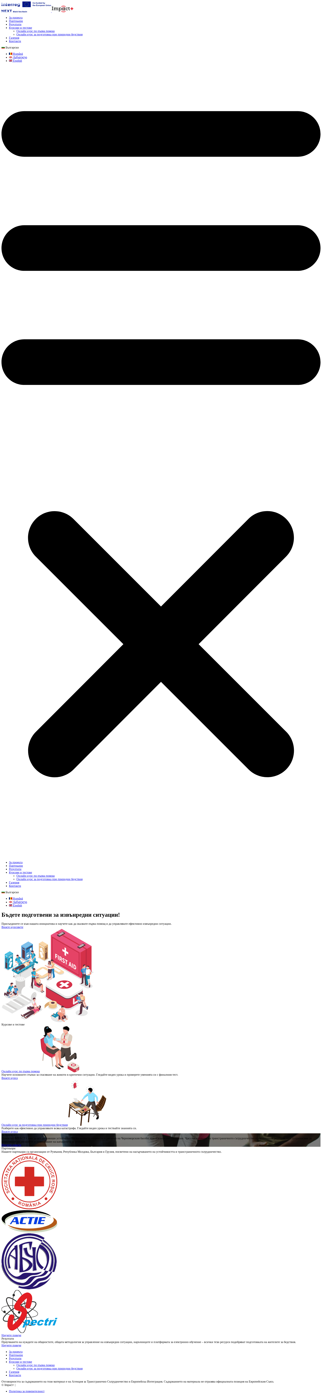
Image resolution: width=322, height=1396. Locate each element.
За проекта (16, 17)
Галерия (14, 37)
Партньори (16, 21)
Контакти (15, 41)
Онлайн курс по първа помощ (35, 31)
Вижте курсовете (12, 927)
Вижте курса (9, 1078)
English (17, 60)
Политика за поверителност (27, 1391)
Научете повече (11, 1145)
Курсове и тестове (20, 27)
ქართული (19, 57)
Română (17, 53)
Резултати (15, 24)
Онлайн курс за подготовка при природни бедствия (49, 34)
